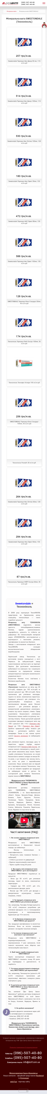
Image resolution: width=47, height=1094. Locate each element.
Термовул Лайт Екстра (29, 747)
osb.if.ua (13, 1081)
